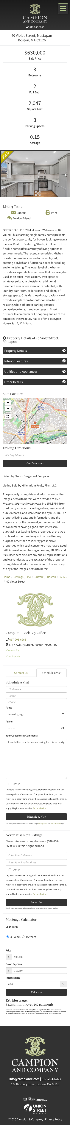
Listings (19, 577)
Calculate (36, 992)
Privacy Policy (39, 808)
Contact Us (12, 650)
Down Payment (14, 964)
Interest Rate (13, 977)
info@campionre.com (24, 1079)
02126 (63, 577)
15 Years (30, 937)
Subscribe (36, 902)
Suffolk (39, 577)
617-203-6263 (36, 27)
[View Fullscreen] (8, 416)
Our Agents (13, 656)
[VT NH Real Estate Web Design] (35, 1109)
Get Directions (35, 463)
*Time (9, 721)
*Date (9, 707)
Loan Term (12, 926)
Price (8, 950)
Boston (51, 577)
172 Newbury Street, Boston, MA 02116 (35, 1084)
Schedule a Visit (51, 673)
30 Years (15, 937)
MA (29, 577)
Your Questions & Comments (22, 735)
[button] (6, 174)
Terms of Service (55, 823)
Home (6, 577)
